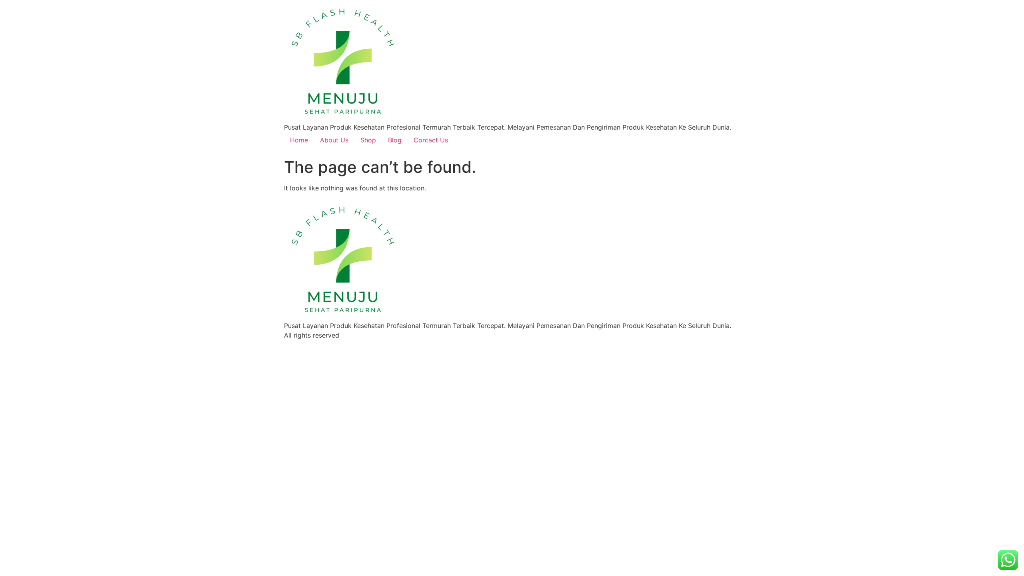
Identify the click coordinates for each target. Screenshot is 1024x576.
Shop (368, 140)
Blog (395, 140)
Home (299, 140)
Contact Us (431, 140)
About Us (334, 140)
